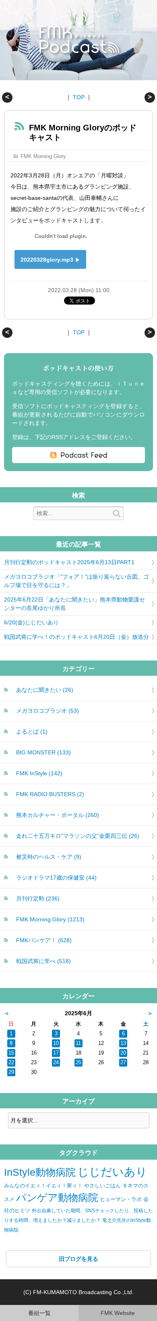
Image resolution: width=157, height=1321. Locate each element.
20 (123, 1053)
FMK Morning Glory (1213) (50, 919)
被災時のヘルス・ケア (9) (48, 857)
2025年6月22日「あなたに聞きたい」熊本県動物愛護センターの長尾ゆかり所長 (74, 603)
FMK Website (118, 1313)
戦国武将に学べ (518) (43, 961)
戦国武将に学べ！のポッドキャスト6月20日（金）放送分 (76, 637)
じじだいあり (112, 1172)
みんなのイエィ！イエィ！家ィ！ (43, 1186)
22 (11, 1062)
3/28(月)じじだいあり (7, 97)
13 (123, 1043)
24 (56, 1062)
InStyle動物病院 (40, 1172)
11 (78, 1043)
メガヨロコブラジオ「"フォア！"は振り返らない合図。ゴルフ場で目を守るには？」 (76, 580)
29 (11, 1072)
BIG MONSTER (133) (43, 752)
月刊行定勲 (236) (38, 898)
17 (56, 1053)
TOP (79, 97)
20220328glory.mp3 (47, 259)
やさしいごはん (102, 1186)
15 (11, 1053)
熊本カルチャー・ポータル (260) (57, 815)
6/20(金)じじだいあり (31, 622)
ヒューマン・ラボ (121, 1199)
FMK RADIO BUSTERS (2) (50, 794)
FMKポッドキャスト (81, 40)
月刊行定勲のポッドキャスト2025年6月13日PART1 (69, 562)
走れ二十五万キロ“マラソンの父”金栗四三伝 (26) (77, 836)
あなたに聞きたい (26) (44, 690)
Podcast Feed (78, 455)
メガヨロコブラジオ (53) (47, 710)
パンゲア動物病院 (57, 1197)
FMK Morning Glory (43, 156)
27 (123, 1062)
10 (56, 1043)
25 (78, 1062)
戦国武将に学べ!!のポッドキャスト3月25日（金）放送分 (150, 97)
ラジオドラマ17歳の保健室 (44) (56, 877)
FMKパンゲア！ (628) (44, 940)
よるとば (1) (32, 731)
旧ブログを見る (78, 1259)
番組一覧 (39, 1313)
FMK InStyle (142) (39, 773)
